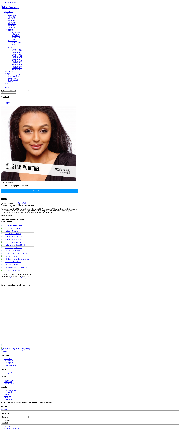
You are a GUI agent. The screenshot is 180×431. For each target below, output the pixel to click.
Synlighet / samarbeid (11, 373)
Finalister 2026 (17, 49)
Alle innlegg (12, 15)
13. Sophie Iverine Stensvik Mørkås (17, 259)
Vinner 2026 (12, 17)
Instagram (7, 396)
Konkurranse (8, 29)
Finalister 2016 (17, 66)
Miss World (8, 382)
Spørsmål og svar (10, 365)
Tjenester (7, 73)
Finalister (11, 47)
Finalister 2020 (17, 59)
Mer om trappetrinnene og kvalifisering (13, 278)
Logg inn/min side (10, 2)
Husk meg (7, 420)
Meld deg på (8, 71)
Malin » (25, 203)
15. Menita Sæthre (11, 264)
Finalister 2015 (17, 68)
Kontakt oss (8, 87)
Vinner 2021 (12, 25)
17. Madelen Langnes (12, 270)
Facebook (7, 394)
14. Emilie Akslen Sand (13, 262)
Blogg (6, 14)
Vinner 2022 (12, 24)
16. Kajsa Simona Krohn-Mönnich (16, 267)
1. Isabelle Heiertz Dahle (13, 225)
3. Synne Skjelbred (11, 231)
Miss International (16, 45)
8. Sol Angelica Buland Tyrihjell (15, 245)
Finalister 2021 (17, 58)
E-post (6, 103)
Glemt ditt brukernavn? (12, 428)
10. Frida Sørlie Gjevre (13, 250)
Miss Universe (16, 42)
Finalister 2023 (17, 54)
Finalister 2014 (17, 69)
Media (6, 83)
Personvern (8, 399)
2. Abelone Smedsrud (12, 228)
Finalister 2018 (17, 63)
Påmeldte (7, 364)
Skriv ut (6, 102)
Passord (5, 417)
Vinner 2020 (12, 27)
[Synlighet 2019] (15, 348)
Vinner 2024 (12, 20)
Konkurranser (12, 41)
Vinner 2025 (12, 19)
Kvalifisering (16, 36)
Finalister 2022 (17, 56)
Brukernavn (6, 413)
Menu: (3, 90)
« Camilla (19, 203)
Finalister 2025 (17, 51)
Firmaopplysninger (10, 391)
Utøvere (11, 31)
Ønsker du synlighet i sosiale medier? (15, 75)
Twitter (6, 397)
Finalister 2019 (17, 61)
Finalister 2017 (17, 64)
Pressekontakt (9, 392)
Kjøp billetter (8, 12)
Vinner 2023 (12, 22)
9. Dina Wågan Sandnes (13, 248)
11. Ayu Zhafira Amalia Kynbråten (16, 253)
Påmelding (15, 34)
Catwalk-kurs (12, 78)
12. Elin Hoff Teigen (11, 256)
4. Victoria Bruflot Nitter (13, 234)
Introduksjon (16, 32)
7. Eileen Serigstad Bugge (14, 242)
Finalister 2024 (17, 52)
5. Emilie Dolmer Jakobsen (14, 236)
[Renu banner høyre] (17, 351)
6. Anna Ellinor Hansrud (13, 239)
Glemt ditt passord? (10, 427)
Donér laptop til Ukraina (13, 80)
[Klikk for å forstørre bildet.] (38, 180)
